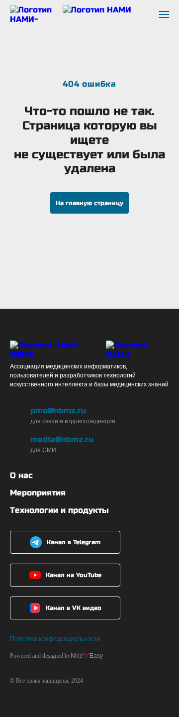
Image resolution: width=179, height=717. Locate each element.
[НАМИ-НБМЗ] (70, 14)
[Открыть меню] (164, 14)
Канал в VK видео (73, 607)
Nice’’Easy (87, 655)
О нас (21, 475)
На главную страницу (89, 203)
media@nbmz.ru (61, 439)
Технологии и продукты (59, 510)
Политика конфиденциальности (55, 638)
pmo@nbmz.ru (58, 410)
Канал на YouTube (73, 575)
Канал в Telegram (73, 542)
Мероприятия (38, 492)
